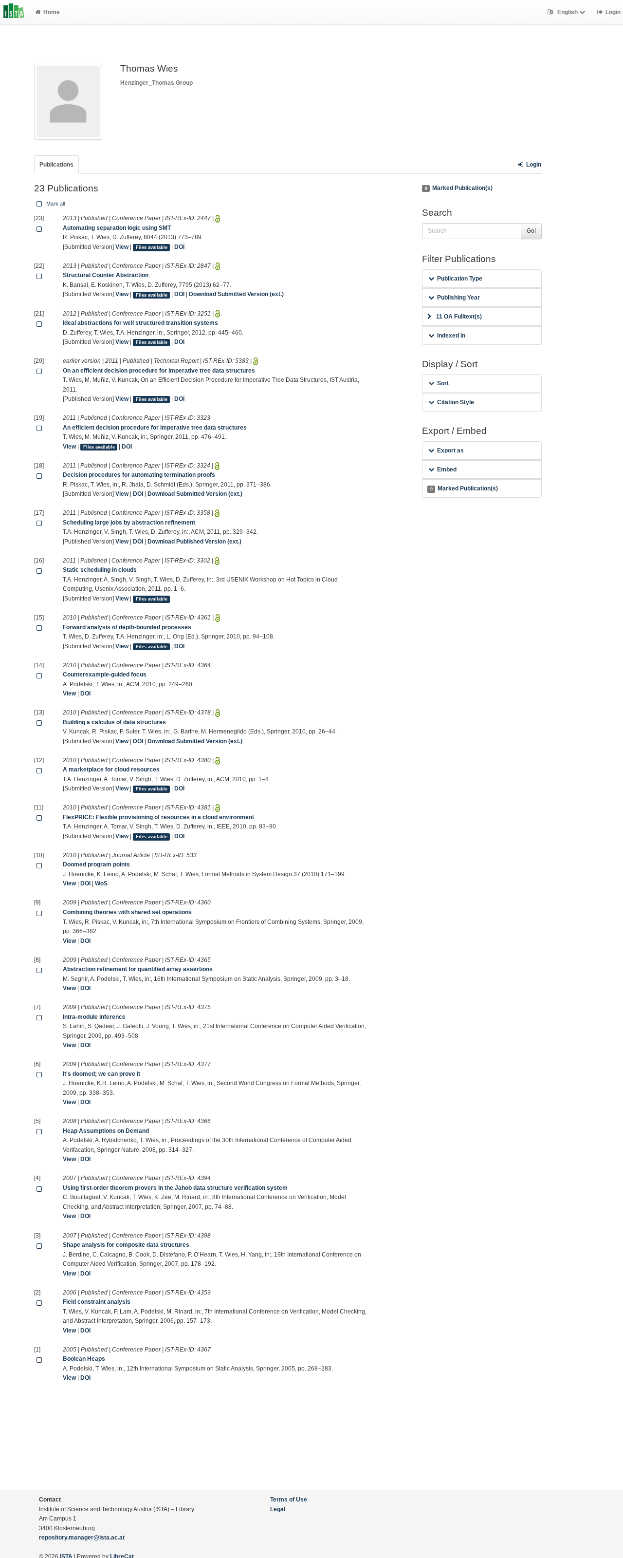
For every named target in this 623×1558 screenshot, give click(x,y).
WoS (101, 883)
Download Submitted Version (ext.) (236, 294)
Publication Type (459, 278)
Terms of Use (288, 1499)
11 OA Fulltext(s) (459, 316)
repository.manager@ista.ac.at (82, 1537)
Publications (56, 164)
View (121, 247)
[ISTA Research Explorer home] (14, 12)
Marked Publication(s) (459, 188)
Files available (151, 247)
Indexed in (451, 335)
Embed (447, 469)
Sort (443, 383)
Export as (450, 450)
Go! (531, 230)
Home (51, 12)
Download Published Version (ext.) (194, 541)
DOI (179, 247)
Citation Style (455, 402)
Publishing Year (458, 297)
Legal (277, 1509)
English (567, 12)
